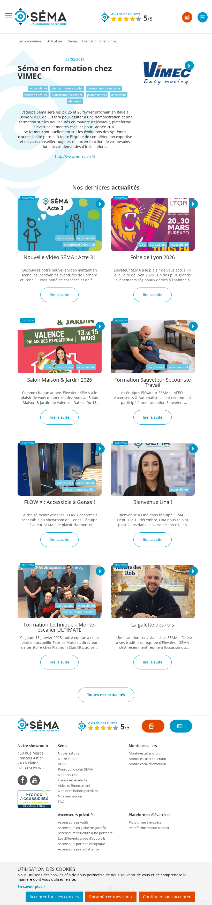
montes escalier (35, 95)
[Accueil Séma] (41, 16)
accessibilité (38, 88)
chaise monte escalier (67, 88)
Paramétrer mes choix (111, 897)
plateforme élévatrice (67, 95)
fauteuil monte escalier (103, 88)
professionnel (97, 95)
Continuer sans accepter (167, 897)
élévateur (75, 101)
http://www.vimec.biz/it (75, 156)
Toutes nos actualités (106, 694)
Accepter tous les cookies (54, 897)
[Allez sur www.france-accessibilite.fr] (35, 799)
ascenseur (118, 95)
